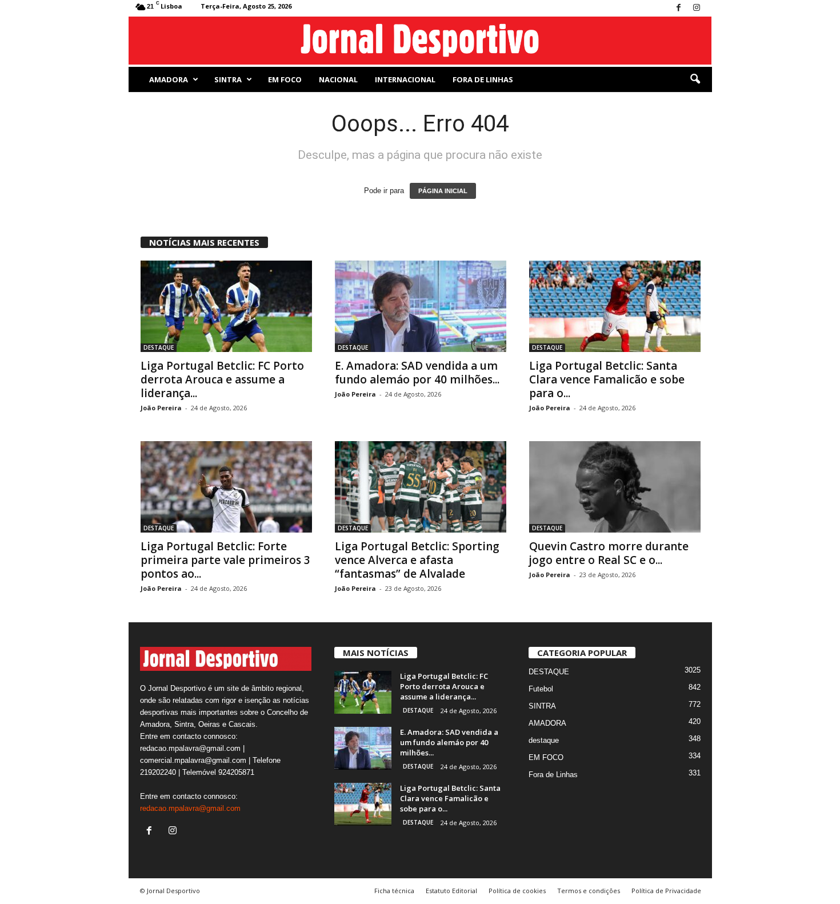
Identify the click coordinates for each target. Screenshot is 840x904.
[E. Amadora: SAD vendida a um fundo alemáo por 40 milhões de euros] (420, 306)
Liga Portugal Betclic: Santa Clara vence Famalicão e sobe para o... (607, 379)
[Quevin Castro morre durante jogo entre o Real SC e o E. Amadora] (615, 487)
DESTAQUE (158, 347)
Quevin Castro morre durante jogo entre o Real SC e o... (609, 553)
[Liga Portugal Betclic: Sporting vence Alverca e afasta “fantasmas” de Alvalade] (420, 487)
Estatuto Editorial (451, 890)
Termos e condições (588, 890)
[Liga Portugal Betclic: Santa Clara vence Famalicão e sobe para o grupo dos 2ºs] (615, 306)
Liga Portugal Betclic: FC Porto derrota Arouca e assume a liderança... (222, 379)
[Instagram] (696, 8)
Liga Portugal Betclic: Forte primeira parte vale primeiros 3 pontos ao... (225, 560)
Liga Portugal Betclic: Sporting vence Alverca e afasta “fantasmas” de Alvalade (417, 560)
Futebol (541, 689)
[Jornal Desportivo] (420, 41)
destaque (544, 740)
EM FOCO (285, 79)
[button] (694, 79)
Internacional (405, 79)
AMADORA (168, 79)
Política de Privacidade (666, 890)
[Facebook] (679, 8)
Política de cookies (517, 890)
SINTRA (228, 79)
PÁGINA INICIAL (442, 190)
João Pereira (161, 407)
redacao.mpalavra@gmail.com (190, 808)
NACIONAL (338, 79)
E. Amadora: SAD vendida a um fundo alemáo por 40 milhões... (417, 372)
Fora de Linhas (483, 79)
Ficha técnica (394, 890)
